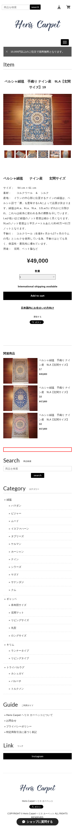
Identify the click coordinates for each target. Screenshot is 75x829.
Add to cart (37, 295)
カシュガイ (17, 673)
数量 (37, 271)
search (35, 7)
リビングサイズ (20, 620)
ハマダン (16, 505)
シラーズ (16, 566)
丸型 (13, 627)
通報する (37, 317)
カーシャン (17, 551)
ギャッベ (12, 599)
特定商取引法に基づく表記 (21, 732)
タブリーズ (17, 536)
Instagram (37, 756)
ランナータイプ (20, 650)
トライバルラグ (15, 667)
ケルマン (16, 543)
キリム (10, 644)
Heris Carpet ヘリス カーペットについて (29, 715)
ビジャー (16, 513)
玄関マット (17, 612)
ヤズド (15, 574)
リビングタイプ (20, 658)
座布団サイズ (18, 604)
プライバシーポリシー (19, 726)
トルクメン (17, 688)
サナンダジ (17, 582)
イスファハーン (20, 528)
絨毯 (9, 499)
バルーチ (16, 681)
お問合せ (11, 720)
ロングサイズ (18, 635)
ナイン (15, 559)
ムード (15, 521)
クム (13, 589)
